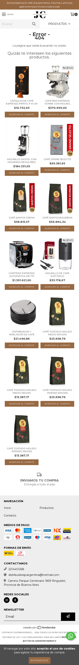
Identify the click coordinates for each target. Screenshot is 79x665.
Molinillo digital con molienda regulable (21, 160)
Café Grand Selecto (57, 159)
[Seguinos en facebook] (15, 600)
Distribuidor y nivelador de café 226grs (21, 333)
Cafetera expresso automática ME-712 (22, 274)
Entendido (40, 660)
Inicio (7, 508)
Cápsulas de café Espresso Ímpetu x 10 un (21, 102)
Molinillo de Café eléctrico (57, 274)
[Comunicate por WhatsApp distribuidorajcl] (70, 636)
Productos (46, 508)
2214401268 (16, 569)
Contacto (10, 515)
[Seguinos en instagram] (7, 600)
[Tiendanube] (39, 628)
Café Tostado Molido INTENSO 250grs (21, 450)
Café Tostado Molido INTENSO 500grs (57, 391)
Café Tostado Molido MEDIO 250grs (21, 391)
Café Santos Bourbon (57, 217)
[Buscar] (34, 24)
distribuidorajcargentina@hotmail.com (33, 575)
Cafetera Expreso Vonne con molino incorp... (57, 102)
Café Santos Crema (22, 217)
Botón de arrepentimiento (39, 641)
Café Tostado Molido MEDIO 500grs (57, 333)
